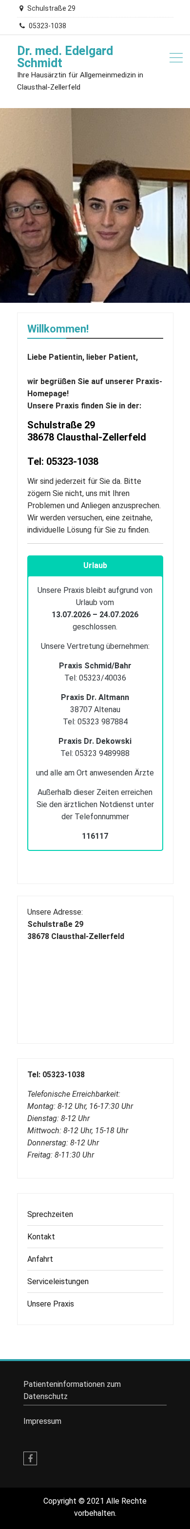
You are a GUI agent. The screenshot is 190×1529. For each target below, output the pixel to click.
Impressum (42, 1421)
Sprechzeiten (50, 1214)
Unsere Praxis (50, 1303)
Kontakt (41, 1236)
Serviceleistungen (58, 1281)
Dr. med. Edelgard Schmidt (65, 57)
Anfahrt (40, 1259)
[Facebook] (30, 1458)
